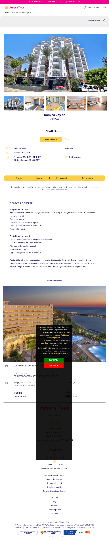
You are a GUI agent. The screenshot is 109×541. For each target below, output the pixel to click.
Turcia (12, 12)
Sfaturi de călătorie (54, 479)
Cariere (54, 506)
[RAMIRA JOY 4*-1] (55, 63)
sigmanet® (59, 537)
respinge (53, 365)
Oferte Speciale (54, 510)
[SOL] (27, 532)
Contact (54, 514)
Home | (7, 12)
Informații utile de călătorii (54, 475)
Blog (54, 502)
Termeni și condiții (54, 483)
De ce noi (54, 498)
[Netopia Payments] (77, 532)
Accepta (53, 360)
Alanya (18, 12)
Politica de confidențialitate (54, 491)
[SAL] (50, 532)
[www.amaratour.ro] (16, 8)
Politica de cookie (54, 487)
